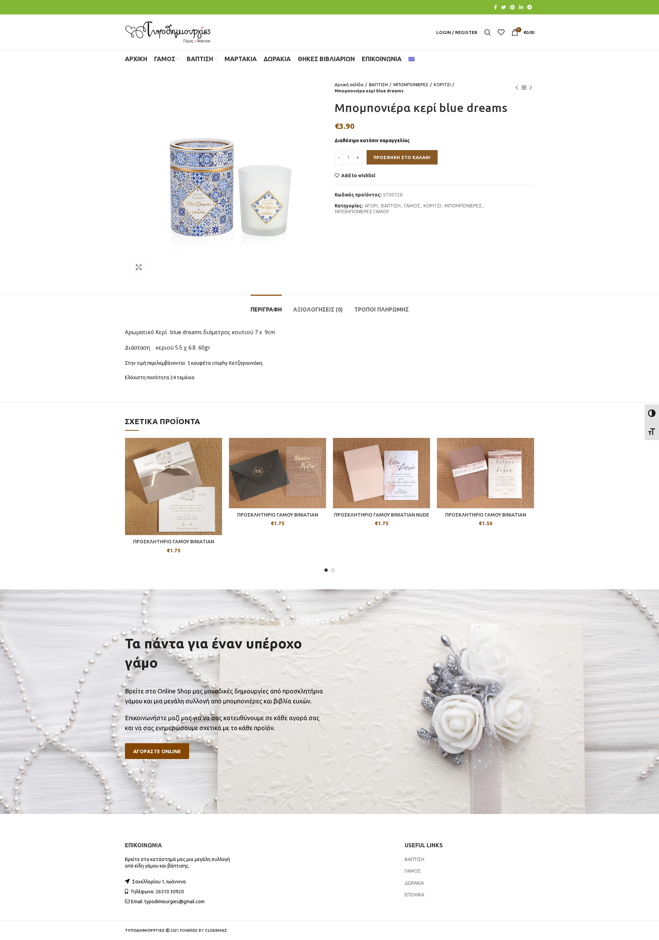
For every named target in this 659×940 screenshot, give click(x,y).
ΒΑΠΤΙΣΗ (378, 84)
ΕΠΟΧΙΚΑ (414, 894)
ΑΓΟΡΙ (371, 205)
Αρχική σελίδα (349, 84)
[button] (157, 751)
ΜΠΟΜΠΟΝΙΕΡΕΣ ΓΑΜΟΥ (362, 211)
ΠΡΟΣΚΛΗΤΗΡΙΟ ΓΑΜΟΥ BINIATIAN (173, 541)
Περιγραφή (266, 309)
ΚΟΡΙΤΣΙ (442, 84)
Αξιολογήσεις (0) (318, 309)
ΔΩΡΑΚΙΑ (414, 883)
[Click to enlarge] (138, 267)
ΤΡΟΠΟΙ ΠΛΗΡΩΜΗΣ (381, 309)
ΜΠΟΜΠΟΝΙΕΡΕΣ (410, 84)
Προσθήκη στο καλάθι (402, 157)
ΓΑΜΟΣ (412, 205)
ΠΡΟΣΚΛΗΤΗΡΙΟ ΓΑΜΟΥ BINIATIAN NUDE (381, 515)
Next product (530, 87)
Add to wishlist (358, 175)
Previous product (516, 87)
